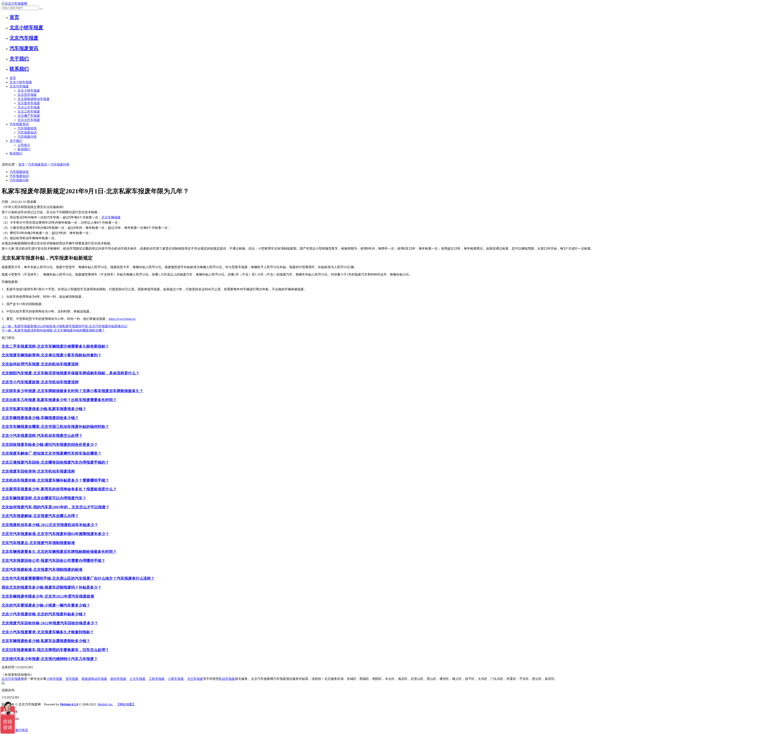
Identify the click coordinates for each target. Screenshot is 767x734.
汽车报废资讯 (19, 124)
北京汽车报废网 (13, 678)
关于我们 (16, 141)
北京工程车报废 (29, 111)
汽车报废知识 (27, 132)
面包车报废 (118, 678)
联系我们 (24, 149)
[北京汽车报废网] (14, 3)
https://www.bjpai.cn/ (122, 318)
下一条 (53, 330)
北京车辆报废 (111, 217)
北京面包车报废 (29, 103)
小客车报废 (176, 678)
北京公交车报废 (29, 107)
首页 (13, 78)
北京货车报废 (27, 94)
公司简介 (24, 145)
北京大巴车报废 (29, 120)
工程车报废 (157, 678)
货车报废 (72, 678)
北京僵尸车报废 (29, 115)
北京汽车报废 (19, 86)
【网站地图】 (126, 704)
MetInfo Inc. (105, 704)
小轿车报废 (54, 678)
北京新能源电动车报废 (34, 99)
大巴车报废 (195, 678)
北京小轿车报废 (21, 82)
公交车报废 (137, 678)
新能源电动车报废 (94, 678)
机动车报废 (227, 678)
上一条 (64, 326)
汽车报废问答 (27, 136)
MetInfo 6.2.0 (69, 704)
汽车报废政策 (27, 128)
